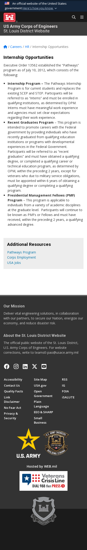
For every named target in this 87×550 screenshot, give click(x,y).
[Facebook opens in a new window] (7, 366)
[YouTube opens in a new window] (44, 366)
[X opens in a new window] (34, 366)
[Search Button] (72, 17)
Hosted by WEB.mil (42, 466)
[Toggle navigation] (80, 17)
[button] (40, 8)
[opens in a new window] (16, 366)
